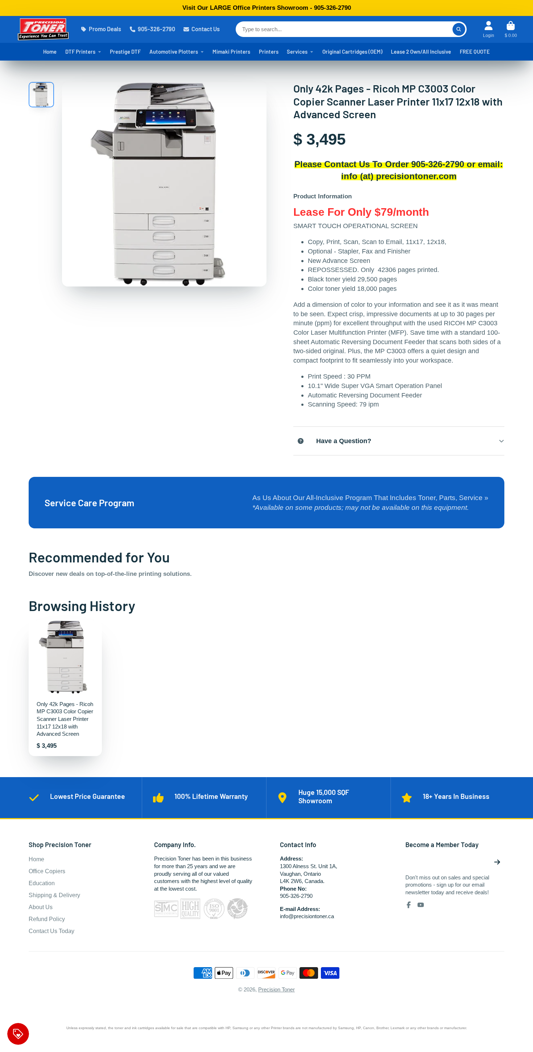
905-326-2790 (156, 29)
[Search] (459, 29)
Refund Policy (47, 919)
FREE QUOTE (475, 51)
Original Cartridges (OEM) (352, 51)
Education (42, 883)
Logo (43, 29)
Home (50, 51)
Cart (511, 29)
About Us (41, 907)
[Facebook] (408, 905)
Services (297, 51)
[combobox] (351, 29)
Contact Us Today (51, 931)
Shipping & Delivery (54, 895)
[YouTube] (420, 905)
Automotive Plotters (173, 51)
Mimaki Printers (231, 51)
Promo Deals (105, 29)
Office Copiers (47, 871)
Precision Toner (276, 990)
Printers (268, 51)
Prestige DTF (125, 51)
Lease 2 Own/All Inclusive (421, 51)
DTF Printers (80, 51)
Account (488, 29)
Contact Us (205, 29)
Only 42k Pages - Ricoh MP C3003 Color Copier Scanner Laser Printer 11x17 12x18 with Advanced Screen (65, 688)
